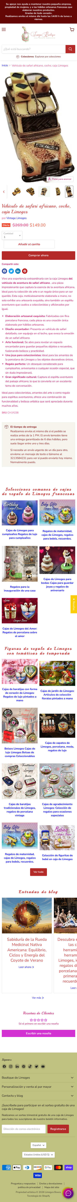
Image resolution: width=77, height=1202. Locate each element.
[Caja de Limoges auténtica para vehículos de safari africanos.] (16, 191)
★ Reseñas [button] (74, 604)
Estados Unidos (36, 1154)
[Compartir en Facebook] (4, 271)
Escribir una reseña (38, 1033)
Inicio (5, 65)
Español (37, 1145)
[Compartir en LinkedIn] (18, 271)
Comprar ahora (38, 255)
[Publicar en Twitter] (11, 271)
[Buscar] (70, 49)
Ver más (37, 997)
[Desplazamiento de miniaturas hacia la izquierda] (4, 191)
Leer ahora (25, 967)
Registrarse (58, 1129)
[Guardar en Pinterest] (24, 271)
